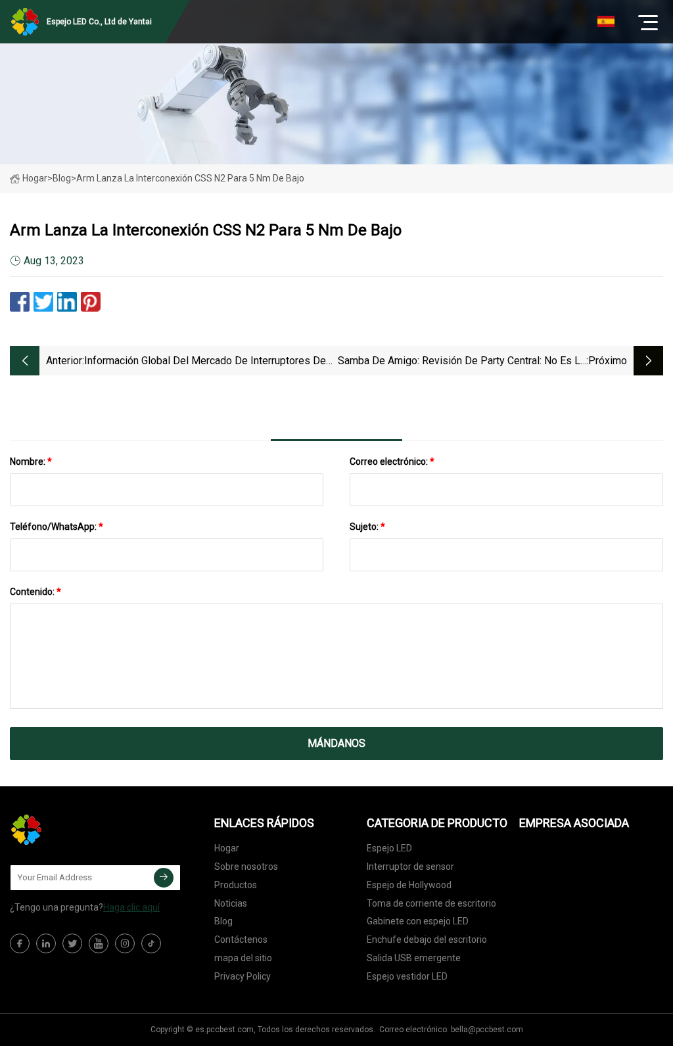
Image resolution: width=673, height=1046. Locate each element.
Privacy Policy (242, 976)
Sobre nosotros (246, 866)
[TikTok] (151, 943)
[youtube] (98, 943)
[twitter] (72, 943)
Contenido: (35, 591)
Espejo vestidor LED (407, 976)
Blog (223, 921)
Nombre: (31, 461)
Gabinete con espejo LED (418, 921)
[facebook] (20, 943)
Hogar (34, 178)
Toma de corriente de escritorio (431, 903)
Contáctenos (240, 939)
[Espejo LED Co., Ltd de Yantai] (75, 829)
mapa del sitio (243, 958)
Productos (235, 885)
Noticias (230, 903)
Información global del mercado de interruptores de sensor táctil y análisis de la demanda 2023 (205, 361)
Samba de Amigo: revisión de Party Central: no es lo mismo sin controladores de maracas (462, 361)
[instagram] (125, 943)
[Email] (164, 878)
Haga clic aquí (131, 907)
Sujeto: (367, 526)
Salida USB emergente (414, 958)
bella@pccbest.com (487, 1029)
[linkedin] (46, 943)
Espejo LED (389, 848)
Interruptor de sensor (410, 866)
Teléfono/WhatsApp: (56, 526)
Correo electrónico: (392, 461)
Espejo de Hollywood (409, 885)
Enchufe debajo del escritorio (427, 939)
